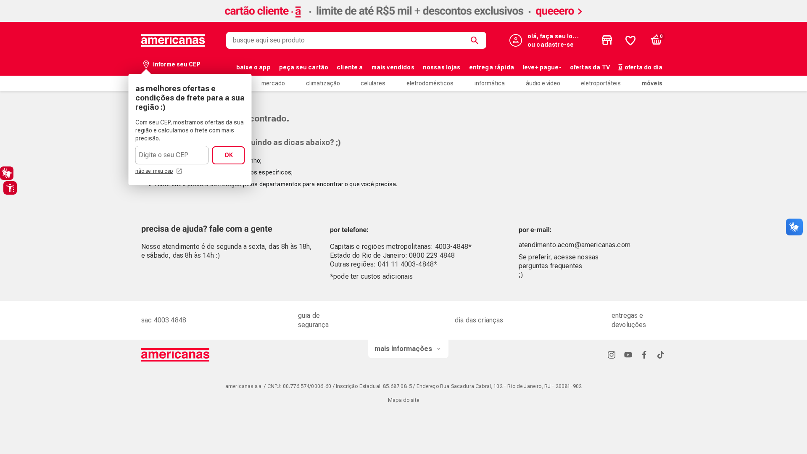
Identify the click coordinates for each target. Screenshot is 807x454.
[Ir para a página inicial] (175, 355)
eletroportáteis (601, 83)
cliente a (350, 67)
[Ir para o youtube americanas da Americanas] (628, 354)
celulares (373, 83)
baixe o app (253, 67)
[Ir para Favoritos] (630, 40)
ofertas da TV (590, 67)
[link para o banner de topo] (403, 20)
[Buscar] (476, 40)
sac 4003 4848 (163, 320)
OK (228, 155)
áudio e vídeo (543, 83)
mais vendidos (393, 67)
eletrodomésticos (430, 83)
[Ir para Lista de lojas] (607, 40)
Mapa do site (403, 400)
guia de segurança (313, 320)
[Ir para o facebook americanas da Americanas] (644, 354)
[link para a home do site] (173, 40)
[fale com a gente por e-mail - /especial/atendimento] (606, 227)
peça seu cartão (303, 67)
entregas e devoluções (629, 320)
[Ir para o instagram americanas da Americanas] (612, 354)
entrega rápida (491, 67)
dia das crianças (479, 320)
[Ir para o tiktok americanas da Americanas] (661, 354)
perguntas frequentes (550, 266)
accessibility (10, 188)
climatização (323, 83)
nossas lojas (442, 67)
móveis (652, 83)
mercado (273, 83)
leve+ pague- (542, 67)
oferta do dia (643, 67)
